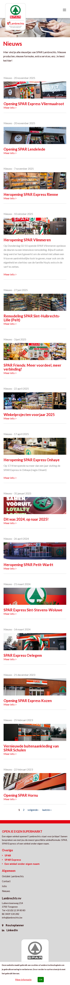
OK (40, 979)
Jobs (4, 886)
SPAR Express (13, 859)
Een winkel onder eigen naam (22, 863)
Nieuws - (9, 77)
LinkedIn (12, 930)
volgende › (33, 809)
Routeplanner (15, 925)
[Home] (15, 17)
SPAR (8, 855)
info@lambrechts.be (12, 917)
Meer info (9, 107)
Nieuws (6, 891)
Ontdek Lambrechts (13, 876)
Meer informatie (23, 979)
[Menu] (64, 10)
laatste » (47, 809)
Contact (6, 881)
